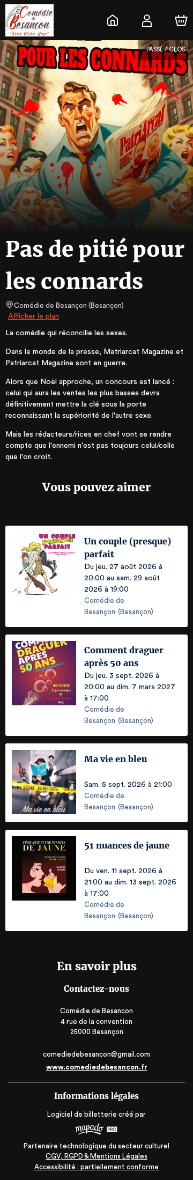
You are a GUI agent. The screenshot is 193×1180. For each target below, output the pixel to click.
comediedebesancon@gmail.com (96, 1054)
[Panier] (181, 20)
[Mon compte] (146, 20)
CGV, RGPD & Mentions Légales (96, 1156)
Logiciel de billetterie (82, 1114)
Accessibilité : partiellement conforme (96, 1166)
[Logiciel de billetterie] (96, 1130)
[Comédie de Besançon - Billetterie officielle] (112, 20)
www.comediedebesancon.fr (96, 1067)
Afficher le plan (33, 316)
